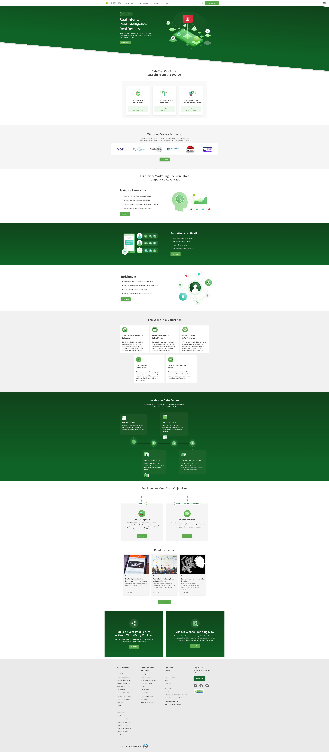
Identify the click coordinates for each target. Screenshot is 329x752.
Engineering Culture (170, 677)
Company (156, 3)
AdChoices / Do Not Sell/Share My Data (176, 695)
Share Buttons (121, 674)
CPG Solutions (145, 693)
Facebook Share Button (123, 680)
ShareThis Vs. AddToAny (123, 722)
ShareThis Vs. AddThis (123, 719)
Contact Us (211, 3)
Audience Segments (146, 683)
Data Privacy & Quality (147, 696)
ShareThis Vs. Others (122, 716)
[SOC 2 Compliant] (145, 746)
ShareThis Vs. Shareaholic (124, 728)
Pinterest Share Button (123, 686)
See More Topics (164, 602)
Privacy (167, 691)
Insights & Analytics (146, 677)
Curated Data (144, 686)
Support (119, 705)
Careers (167, 674)
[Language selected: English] (326, 3)
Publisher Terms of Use (171, 701)
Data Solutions (143, 3)
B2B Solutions (145, 689)
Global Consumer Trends (148, 702)
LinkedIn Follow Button (123, 699)
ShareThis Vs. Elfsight (123, 725)
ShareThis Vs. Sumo (122, 735)
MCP (118, 670)
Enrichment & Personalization (149, 680)
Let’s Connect (125, 42)
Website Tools (129, 3)
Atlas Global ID (145, 699)
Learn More (164, 159)
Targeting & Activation (147, 674)
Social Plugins (120, 702)
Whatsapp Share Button (123, 683)
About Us (167, 670)
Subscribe (199, 678)
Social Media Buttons (123, 677)
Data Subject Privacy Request (173, 704)
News (166, 680)
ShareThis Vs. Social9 (123, 731)
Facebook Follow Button (124, 696)
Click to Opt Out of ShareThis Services (175, 698)
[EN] (326, 3)
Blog (167, 3)
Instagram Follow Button (124, 693)
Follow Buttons (121, 689)
